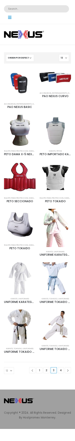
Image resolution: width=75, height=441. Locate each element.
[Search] (63, 8)
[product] (20, 83)
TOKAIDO (53, 298)
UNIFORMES (59, 251)
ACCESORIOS (10, 104)
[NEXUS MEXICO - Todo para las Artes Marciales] (24, 34)
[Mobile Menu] (11, 17)
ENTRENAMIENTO (24, 104)
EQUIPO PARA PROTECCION (16, 151)
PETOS (59, 151)
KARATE (32, 151)
